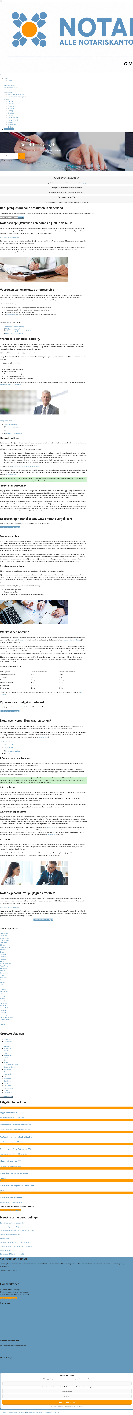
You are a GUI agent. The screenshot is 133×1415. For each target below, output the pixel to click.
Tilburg (2, 945)
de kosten (21, 640)
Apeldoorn (3, 968)
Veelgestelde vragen (6, 1362)
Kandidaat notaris (9, 85)
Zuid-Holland (12, 125)
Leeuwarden (4, 987)
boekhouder (51, 834)
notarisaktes (51, 827)
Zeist (5, 1072)
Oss (5, 1076)
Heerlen (2, 996)
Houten (6, 1090)
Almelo (2, 1024)
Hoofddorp (3, 1015)
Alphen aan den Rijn (6, 1017)
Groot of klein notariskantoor (15, 745)
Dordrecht (3, 980)
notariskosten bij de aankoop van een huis (26, 466)
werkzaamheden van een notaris (10, 385)
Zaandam (3, 1010)
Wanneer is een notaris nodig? (15, 327)
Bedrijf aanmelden (6, 1350)
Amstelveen (4, 991)
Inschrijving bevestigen (67, 1402)
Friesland (11, 106)
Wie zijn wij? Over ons (7, 1274)
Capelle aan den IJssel (11, 1065)
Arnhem (2, 961)
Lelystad (3, 1012)
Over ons (11, 80)
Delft (2, 984)
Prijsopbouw (9, 747)
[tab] (43, 421)
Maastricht (3, 978)
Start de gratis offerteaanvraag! (10, 1210)
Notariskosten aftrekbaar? (16, 94)
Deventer (3, 1001)
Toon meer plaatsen (6, 1096)
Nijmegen (3, 954)
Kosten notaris (9, 92)
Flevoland (11, 104)
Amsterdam (4, 933)
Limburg (10, 115)
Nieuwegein (7, 1074)
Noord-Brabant (13, 118)
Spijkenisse (3, 1022)
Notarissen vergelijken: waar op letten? (18, 331)
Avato (19, 1270)
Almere (2, 950)
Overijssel (11, 113)
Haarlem (3, 959)
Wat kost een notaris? (12, 329)
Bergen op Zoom (9, 1067)
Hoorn (6, 1053)
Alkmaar (2, 982)
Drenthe (10, 101)
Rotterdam (3, 936)
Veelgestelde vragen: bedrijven (10, 1353)
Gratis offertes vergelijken (10, 527)
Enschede (3, 957)
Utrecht (10, 122)
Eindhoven (3, 943)
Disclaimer (39, 1412)
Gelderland (11, 108)
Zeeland (10, 127)
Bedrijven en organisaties (13, 433)
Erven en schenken (11, 431)
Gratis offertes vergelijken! (14, 333)
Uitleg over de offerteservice (9, 1365)
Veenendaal (7, 1069)
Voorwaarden (30, 1412)
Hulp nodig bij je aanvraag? (8, 1367)
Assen (6, 1062)
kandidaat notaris (11, 475)
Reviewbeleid (48, 1412)
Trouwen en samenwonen (13, 427)
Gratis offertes (9, 129)
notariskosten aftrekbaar (71, 640)
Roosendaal (4, 1008)
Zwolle (2, 971)
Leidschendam (4, 1019)
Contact (2, 1369)
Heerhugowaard (9, 1088)
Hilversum (3, 994)
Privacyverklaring (19, 1412)
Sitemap (10, 1412)
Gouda (6, 1058)
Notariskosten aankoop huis (17, 97)
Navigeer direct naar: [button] (6, 421)
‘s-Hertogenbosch (5, 964)
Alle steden (3, 1336)
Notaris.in (3, 1412)
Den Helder (7, 1086)
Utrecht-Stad (4, 940)
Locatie (7, 753)
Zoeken (21, 217)
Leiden (2, 975)
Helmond (3, 989)
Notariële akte (12, 90)
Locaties (6, 99)
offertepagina (83, 183)
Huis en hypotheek (11, 425)
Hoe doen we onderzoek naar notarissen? (13, 1278)
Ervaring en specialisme (12, 751)
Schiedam (3, 1005)
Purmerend (3, 1003)
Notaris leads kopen (6, 1348)
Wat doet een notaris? (11, 87)
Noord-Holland (13, 120)
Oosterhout (8, 1093)
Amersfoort (4, 966)
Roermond (7, 1079)
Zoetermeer (4, 973)
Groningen (11, 111)
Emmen (6, 1083)
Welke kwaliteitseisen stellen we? (11, 1276)
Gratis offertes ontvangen (9, 711)
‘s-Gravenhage (4, 938)
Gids (5, 83)
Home (6, 78)
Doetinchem (8, 1081)
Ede (5, 1060)
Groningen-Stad (5, 947)
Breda (2, 952)
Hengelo (3, 998)
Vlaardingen (7, 1055)
